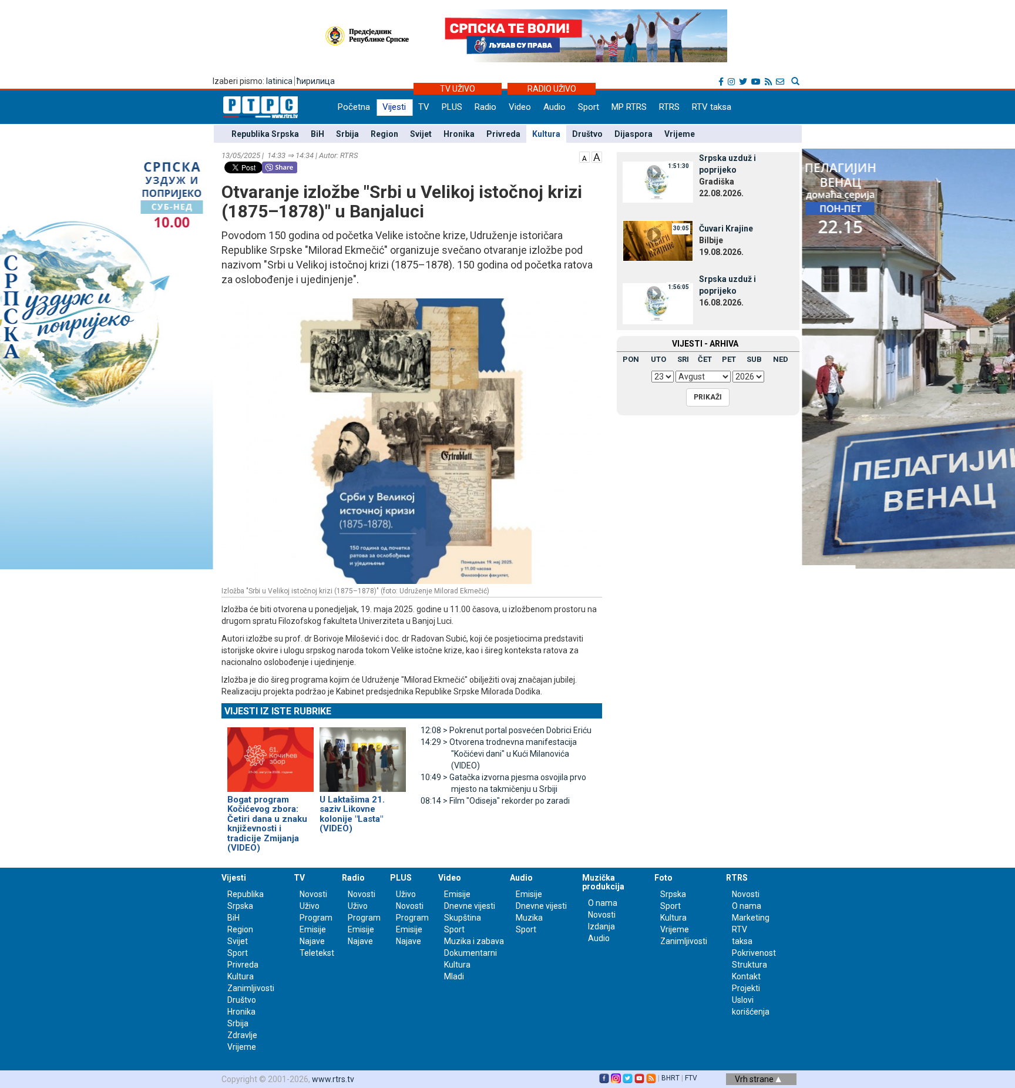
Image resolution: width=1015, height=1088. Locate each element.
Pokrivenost (754, 953)
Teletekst (317, 953)
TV (423, 107)
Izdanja (601, 926)
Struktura (749, 964)
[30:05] (658, 240)
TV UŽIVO (457, 88)
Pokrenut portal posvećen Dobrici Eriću (506, 730)
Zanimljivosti (250, 988)
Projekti (746, 988)
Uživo (310, 906)
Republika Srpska (265, 134)
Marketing (750, 917)
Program (316, 917)
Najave (312, 941)
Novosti (313, 894)
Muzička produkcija (603, 882)
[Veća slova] (596, 156)
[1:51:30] (658, 181)
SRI (683, 359)
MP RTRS (629, 107)
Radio (485, 107)
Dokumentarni (470, 953)
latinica (279, 81)
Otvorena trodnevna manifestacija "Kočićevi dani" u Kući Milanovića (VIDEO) (499, 753)
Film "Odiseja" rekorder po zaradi (495, 800)
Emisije (313, 929)
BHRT (670, 1078)
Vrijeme (679, 134)
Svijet (421, 134)
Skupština (462, 917)
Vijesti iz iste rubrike (277, 711)
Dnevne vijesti (469, 906)
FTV (691, 1078)
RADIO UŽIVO (551, 88)
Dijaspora (633, 134)
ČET (705, 359)
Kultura (546, 134)
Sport (588, 107)
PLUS (452, 107)
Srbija (347, 134)
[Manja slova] (584, 156)
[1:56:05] (658, 302)
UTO (658, 359)
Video (520, 107)
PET (729, 359)
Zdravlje (242, 1035)
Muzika (529, 917)
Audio (554, 107)
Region (384, 134)
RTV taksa (711, 107)
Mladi (454, 976)
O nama (602, 903)
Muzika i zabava (474, 941)
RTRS (669, 107)
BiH (317, 134)
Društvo (587, 134)
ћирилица (316, 81)
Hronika (459, 134)
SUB (754, 359)
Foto (663, 877)
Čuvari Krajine (726, 228)
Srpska (673, 894)
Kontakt (746, 976)
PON (631, 359)
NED (780, 359)
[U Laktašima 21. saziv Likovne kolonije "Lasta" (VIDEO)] (363, 754)
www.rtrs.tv (333, 1079)
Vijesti (394, 107)
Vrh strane (755, 1079)
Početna (354, 107)
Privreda (503, 134)
